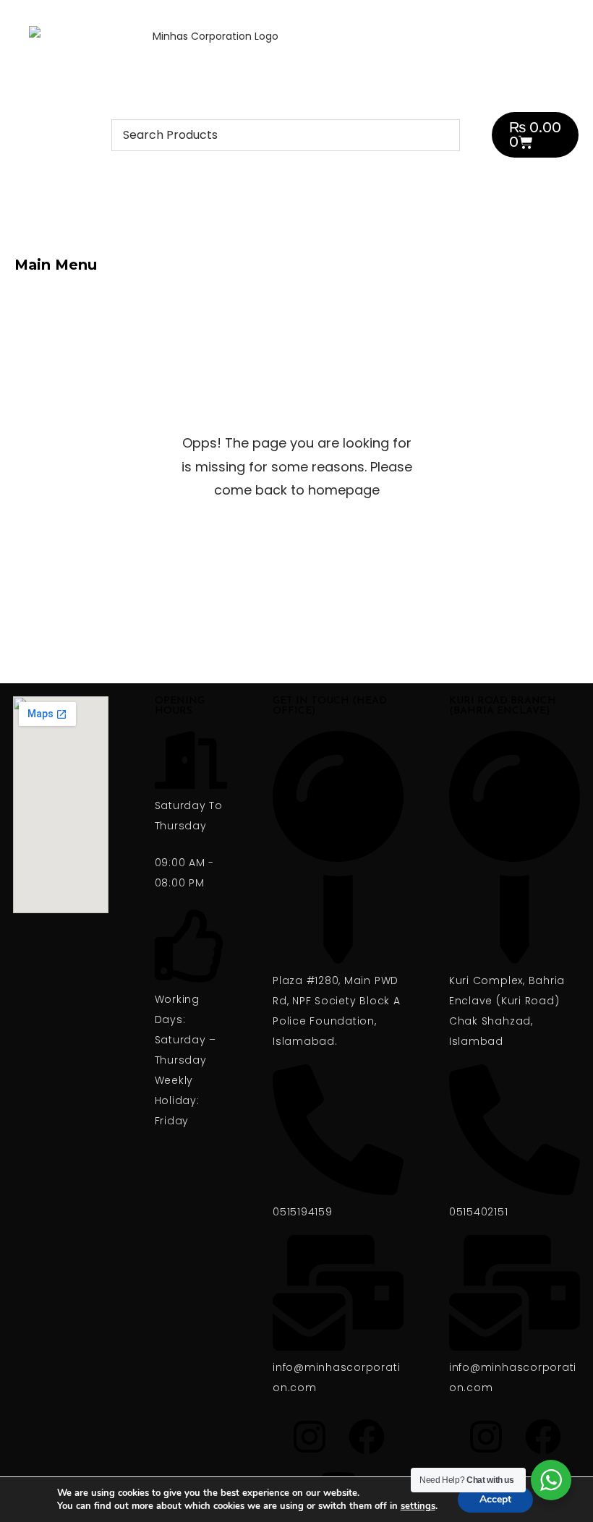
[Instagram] (427, 262)
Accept (495, 1499)
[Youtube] (541, 262)
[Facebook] (484, 262)
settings (418, 1506)
